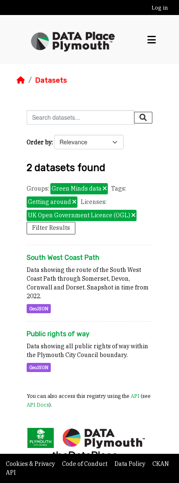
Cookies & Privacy (31, 464)
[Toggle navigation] (151, 40)
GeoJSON (38, 309)
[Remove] (105, 189)
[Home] (21, 80)
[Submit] (143, 117)
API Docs (38, 404)
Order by (39, 142)
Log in (160, 7)
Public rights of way (58, 334)
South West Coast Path (63, 258)
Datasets (51, 80)
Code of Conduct (85, 464)
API (135, 395)
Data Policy (130, 464)
